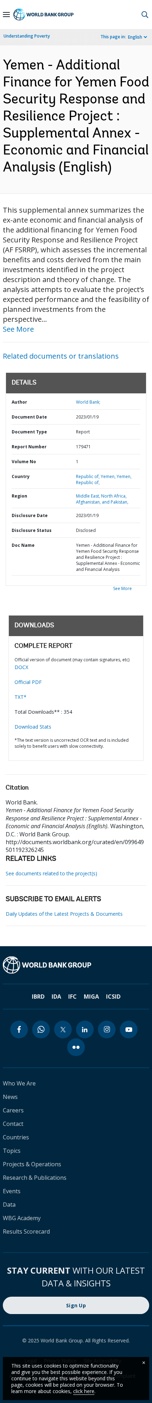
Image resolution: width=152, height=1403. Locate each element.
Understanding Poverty (27, 36)
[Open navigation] (6, 14)
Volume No (24, 462)
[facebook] (19, 1029)
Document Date (29, 417)
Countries (16, 1137)
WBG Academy (22, 1218)
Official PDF (28, 682)
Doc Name (23, 545)
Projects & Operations (32, 1164)
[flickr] (76, 1047)
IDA (56, 996)
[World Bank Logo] (43, 15)
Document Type (29, 432)
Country (21, 476)
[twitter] (63, 1029)
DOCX (21, 667)
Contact (13, 1124)
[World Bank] (76, 965)
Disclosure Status (32, 530)
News (10, 1097)
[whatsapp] (41, 1029)
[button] (145, 14)
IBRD (38, 996)
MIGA (91, 996)
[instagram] (107, 1029)
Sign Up (76, 1305)
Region (19, 496)
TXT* (20, 697)
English (135, 37)
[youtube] (129, 1029)
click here (83, 1391)
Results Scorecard (26, 1231)
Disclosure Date (30, 515)
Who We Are (19, 1083)
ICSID (113, 996)
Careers (13, 1110)
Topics (12, 1151)
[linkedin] (85, 1029)
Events (12, 1191)
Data (9, 1204)
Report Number (29, 447)
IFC (72, 996)
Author (19, 402)
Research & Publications (34, 1178)
